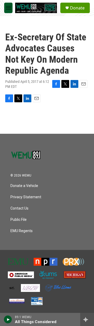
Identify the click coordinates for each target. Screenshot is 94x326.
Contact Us (19, 208)
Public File (18, 220)
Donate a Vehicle (24, 186)
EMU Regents (21, 231)
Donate (77, 8)
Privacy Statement (25, 197)
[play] (8, 319)
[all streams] (87, 319)
